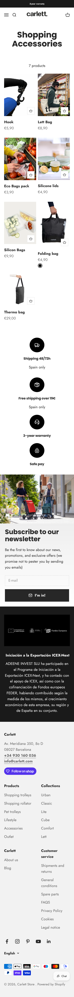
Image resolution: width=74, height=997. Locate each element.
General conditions (49, 882)
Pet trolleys (12, 811)
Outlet (9, 836)
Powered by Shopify (51, 984)
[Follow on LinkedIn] (49, 941)
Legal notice (50, 927)
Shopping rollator (17, 803)
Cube (45, 820)
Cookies (47, 919)
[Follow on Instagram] (17, 941)
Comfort (47, 828)
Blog (7, 868)
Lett (43, 836)
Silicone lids (48, 186)
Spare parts (50, 894)
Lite (43, 811)
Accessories (13, 828)
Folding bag (48, 253)
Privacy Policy (51, 910)
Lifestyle (10, 820)
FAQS (45, 902)
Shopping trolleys (17, 795)
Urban (46, 795)
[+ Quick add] (31, 110)
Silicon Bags (14, 250)
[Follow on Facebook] (7, 941)
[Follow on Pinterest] (28, 941)
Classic (46, 803)
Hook (9, 122)
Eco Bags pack (16, 186)
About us (11, 860)
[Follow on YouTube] (38, 941)
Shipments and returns (52, 868)
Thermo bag (14, 312)
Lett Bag (45, 122)
